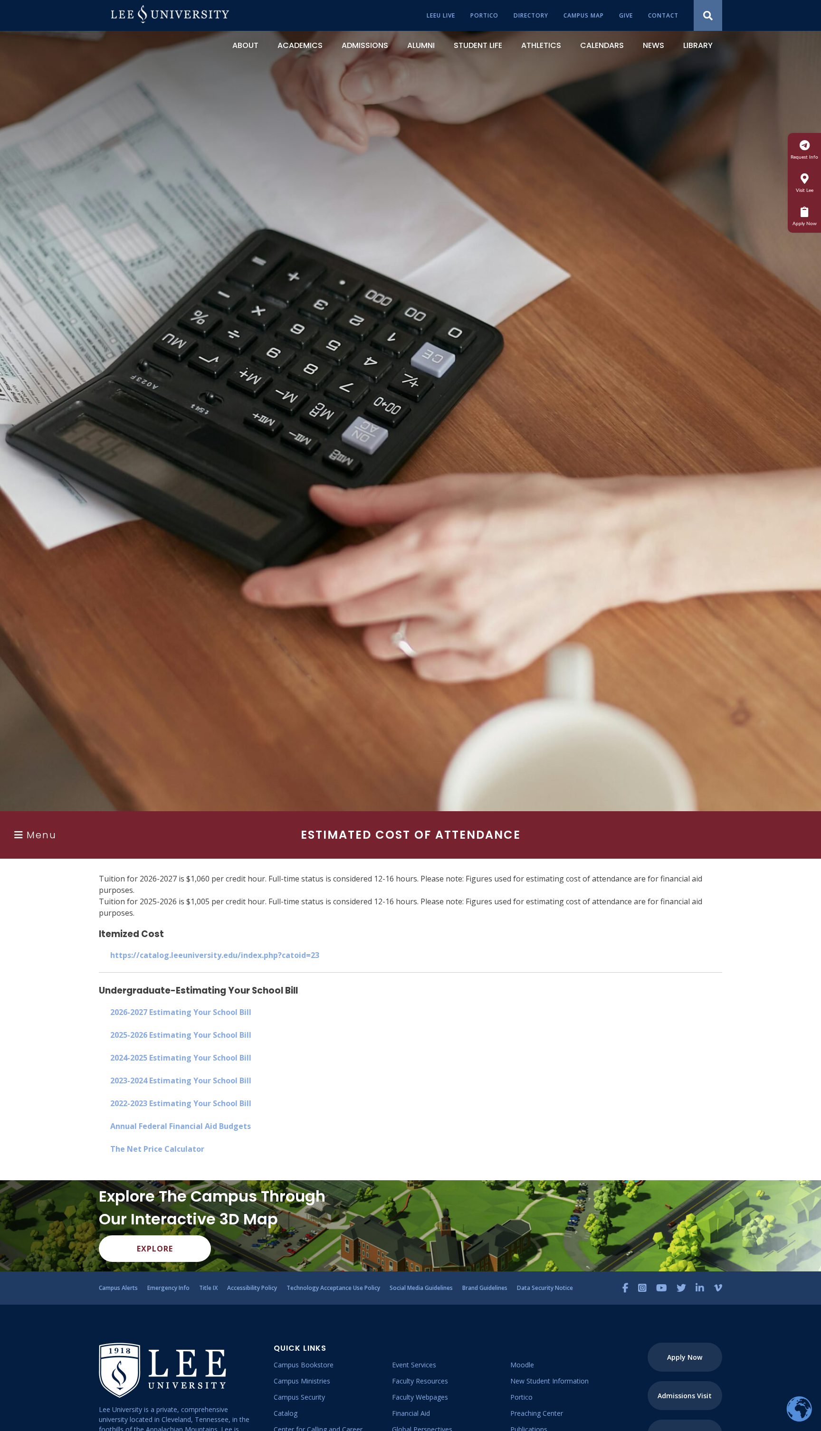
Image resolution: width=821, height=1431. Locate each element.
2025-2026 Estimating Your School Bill (180, 1035)
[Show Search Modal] (708, 15)
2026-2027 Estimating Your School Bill (180, 1012)
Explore (155, 1248)
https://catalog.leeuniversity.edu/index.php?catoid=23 (214, 955)
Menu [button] (42, 835)
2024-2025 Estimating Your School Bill (180, 1057)
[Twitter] (681, 1288)
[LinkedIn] (700, 1288)
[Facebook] (625, 1288)
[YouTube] (661, 1288)
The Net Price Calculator (157, 1149)
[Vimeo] (718, 1288)
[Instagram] (642, 1288)
